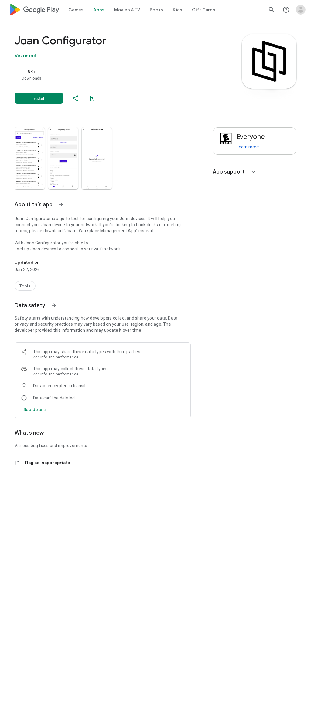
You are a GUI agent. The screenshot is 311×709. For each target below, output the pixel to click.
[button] (30, 158)
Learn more (248, 146)
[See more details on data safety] (35, 409)
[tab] (75, 9)
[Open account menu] (300, 9)
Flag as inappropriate (42, 462)
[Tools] (25, 285)
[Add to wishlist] (92, 98)
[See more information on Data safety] (53, 305)
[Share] (75, 98)
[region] (111, 74)
